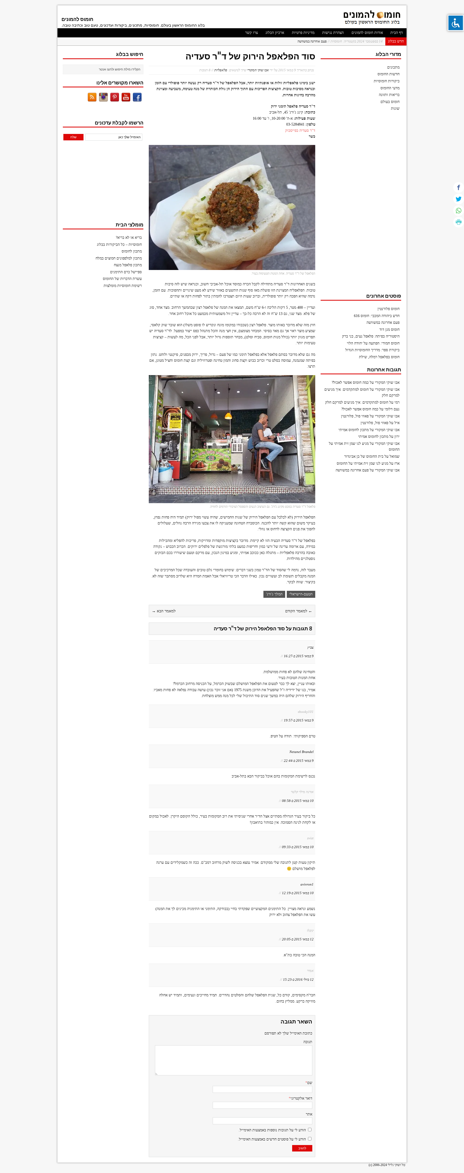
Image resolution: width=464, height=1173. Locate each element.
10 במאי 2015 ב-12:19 (298, 893)
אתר (309, 1114)
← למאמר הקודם (298, 611)
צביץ (310, 647)
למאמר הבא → (164, 611)
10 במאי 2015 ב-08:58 (298, 801)
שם (309, 1083)
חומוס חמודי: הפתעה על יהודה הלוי (373, 343)
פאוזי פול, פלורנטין (355, 416)
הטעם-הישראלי (301, 594)
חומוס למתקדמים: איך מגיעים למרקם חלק (356, 402)
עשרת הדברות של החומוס (122, 279)
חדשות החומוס (389, 74)
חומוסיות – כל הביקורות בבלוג (119, 245)
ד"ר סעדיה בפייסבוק (300, 131)
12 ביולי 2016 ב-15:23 (298, 980)
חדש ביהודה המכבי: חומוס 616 (377, 316)
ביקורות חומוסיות (387, 81)
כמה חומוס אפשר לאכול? (350, 383)
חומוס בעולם (390, 102)
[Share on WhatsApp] (458, 210)
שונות (395, 108)
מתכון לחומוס (132, 251)
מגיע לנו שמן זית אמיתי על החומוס (362, 463)
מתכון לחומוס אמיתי (354, 430)
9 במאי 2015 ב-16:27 (299, 656)
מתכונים (393, 67)
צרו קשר (251, 33)
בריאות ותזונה (389, 95)
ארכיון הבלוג (275, 33)
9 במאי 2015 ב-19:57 (299, 720)
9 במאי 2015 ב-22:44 (299, 761)
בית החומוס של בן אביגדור (363, 456)
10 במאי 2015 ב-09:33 (298, 847)
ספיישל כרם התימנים (126, 272)
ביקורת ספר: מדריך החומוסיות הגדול (372, 350)
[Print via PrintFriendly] (458, 222)
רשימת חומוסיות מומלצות (123, 286)
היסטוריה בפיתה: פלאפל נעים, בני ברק (371, 336)
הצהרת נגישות (333, 33)
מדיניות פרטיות (303, 33)
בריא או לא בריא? (129, 238)
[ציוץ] (458, 199)
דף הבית (396, 33)
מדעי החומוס (390, 88)
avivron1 (307, 884)
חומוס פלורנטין (389, 309)
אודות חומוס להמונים (367, 33)
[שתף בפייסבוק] (458, 187)
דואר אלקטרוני (301, 1098)
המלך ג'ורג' (274, 594)
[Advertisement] (361, 204)
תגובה (307, 1042)
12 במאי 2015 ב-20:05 (298, 939)
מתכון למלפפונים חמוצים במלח (119, 258)
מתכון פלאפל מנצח (128, 265)
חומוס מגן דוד (389, 330)
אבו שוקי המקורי (258, 70)
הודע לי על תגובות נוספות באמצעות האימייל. (272, 1130)
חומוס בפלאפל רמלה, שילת (379, 357)
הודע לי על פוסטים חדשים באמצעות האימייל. (272, 1139)
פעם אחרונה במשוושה (340, 41)
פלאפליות (220, 70)
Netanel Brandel (301, 752)
